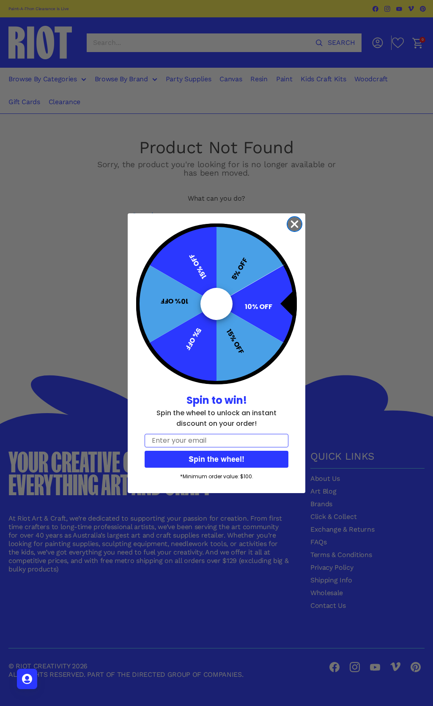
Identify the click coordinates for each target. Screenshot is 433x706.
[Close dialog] (294, 224)
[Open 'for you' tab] (27, 679)
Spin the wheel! (216, 459)
